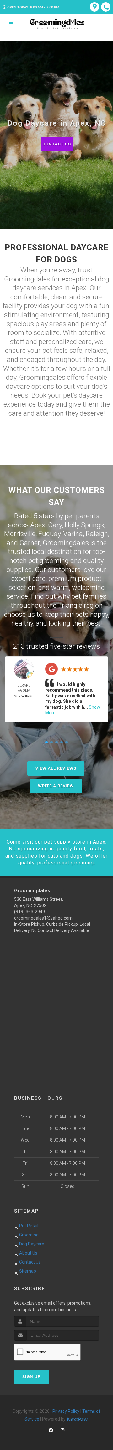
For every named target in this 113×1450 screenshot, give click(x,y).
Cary (55, 525)
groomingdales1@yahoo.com (43, 917)
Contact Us (56, 144)
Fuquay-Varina (60, 534)
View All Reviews (55, 768)
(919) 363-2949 (29, 911)
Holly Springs (84, 525)
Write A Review (56, 785)
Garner (29, 543)
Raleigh (97, 534)
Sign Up (31, 1376)
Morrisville (19, 534)
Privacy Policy (65, 1411)
